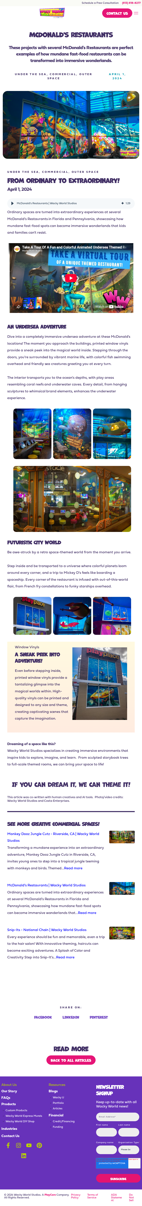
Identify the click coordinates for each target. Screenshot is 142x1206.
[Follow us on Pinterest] (39, 1145)
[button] (12, 203)
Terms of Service (92, 1196)
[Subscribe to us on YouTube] (29, 1145)
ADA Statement (116, 1198)
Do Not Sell (131, 1198)
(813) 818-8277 (131, 3)
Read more (73, 868)
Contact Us (117, 13)
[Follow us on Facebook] (8, 1145)
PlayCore (50, 1195)
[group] (71, 203)
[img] (122, 203)
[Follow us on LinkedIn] (24, 1156)
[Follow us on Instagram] (18, 1145)
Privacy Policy (75, 1196)
